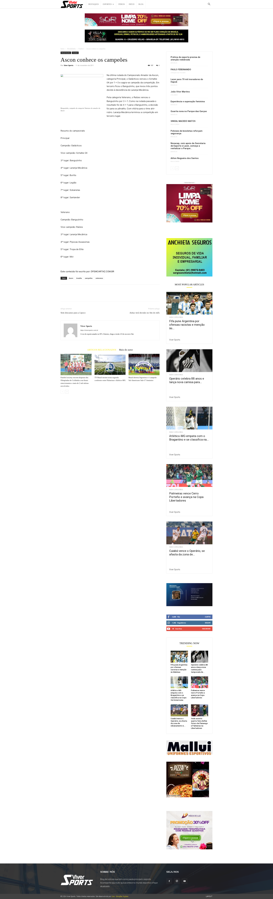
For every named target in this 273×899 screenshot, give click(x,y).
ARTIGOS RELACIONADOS (101, 349)
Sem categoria (176, 317)
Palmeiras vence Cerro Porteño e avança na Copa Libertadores (186, 497)
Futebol (81, 49)
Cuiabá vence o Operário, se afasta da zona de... (187, 552)
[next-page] (67, 391)
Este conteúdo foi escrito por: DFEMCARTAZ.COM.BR (87, 271)
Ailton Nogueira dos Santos (184, 158)
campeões (88, 278)
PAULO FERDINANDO (181, 69)
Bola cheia (175, 124)
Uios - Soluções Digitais (119, 896)
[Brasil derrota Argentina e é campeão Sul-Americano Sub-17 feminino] (144, 364)
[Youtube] (184, 881)
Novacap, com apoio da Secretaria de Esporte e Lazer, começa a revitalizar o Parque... (188, 146)
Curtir (207, 617)
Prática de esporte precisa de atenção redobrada (185, 58)
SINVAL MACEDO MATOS (183, 121)
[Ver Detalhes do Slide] (189, 257)
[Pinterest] (76, 295)
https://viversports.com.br (89, 330)
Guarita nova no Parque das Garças (189, 111)
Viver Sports (68, 65)
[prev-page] (62, 391)
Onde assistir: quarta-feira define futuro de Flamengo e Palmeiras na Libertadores (199, 723)
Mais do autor (126, 349)
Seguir (207, 623)
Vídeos (121, 4)
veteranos (99, 278)
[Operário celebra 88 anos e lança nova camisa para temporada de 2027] (189, 360)
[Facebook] (63, 295)
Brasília (174, 63)
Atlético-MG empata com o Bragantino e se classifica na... (189, 437)
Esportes (107, 4)
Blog (140, 4)
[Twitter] (70, 295)
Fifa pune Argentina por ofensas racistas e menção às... (187, 324)
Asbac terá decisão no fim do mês (145, 313)
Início (131, 4)
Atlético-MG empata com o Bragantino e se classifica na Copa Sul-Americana (178, 695)
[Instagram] (177, 881)
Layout (209, 896)
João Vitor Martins (180, 91)
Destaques (93, 4)
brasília (79, 278)
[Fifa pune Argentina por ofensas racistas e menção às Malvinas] (189, 303)
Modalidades (71, 49)
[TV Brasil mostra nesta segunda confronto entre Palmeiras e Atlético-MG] (110, 364)
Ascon (71, 278)
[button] (209, 4)
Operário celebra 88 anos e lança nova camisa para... (186, 380)
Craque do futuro (178, 72)
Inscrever (206, 629)
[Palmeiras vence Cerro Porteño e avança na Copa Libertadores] (189, 475)
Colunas (174, 95)
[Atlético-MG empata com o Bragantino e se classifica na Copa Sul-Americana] (189, 418)
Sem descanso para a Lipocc (73, 313)
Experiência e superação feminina (188, 101)
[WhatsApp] (83, 295)
